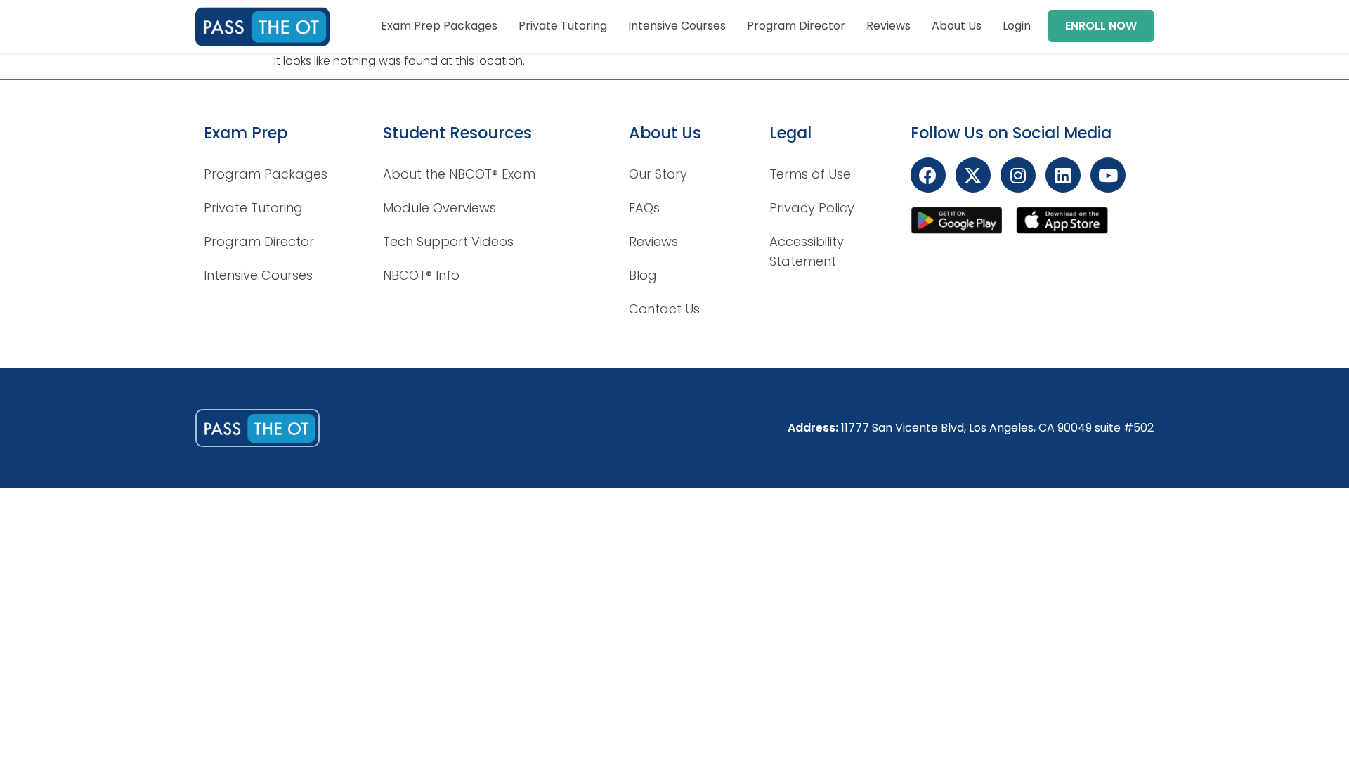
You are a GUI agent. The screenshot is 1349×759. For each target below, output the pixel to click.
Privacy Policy (811, 207)
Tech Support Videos (448, 241)
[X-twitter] (973, 175)
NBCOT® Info (421, 275)
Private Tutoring (563, 26)
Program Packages (265, 174)
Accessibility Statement (806, 251)
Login (1017, 26)
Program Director (796, 26)
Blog (643, 275)
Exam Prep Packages (439, 26)
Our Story (658, 174)
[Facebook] (928, 175)
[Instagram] (1018, 175)
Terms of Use (810, 174)
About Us (957, 26)
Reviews (888, 26)
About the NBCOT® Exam (459, 174)
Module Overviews (439, 207)
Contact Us (664, 309)
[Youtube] (1108, 175)
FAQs (644, 207)
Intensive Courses (677, 26)
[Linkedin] (1063, 175)
